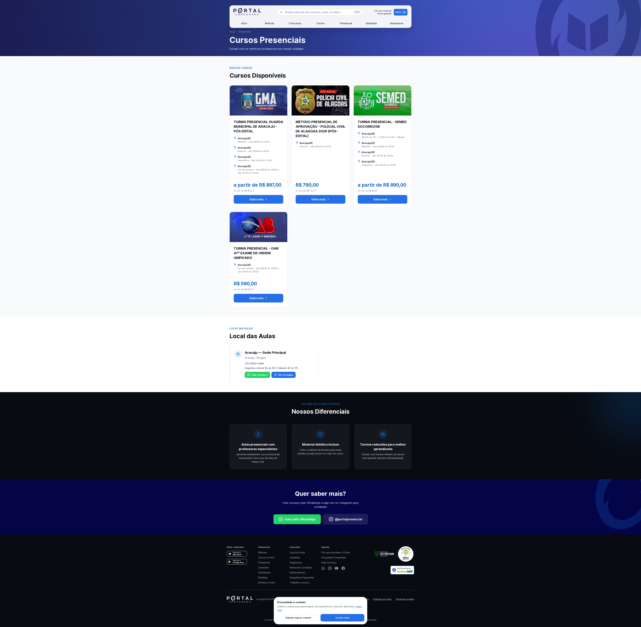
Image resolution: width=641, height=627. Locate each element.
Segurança (296, 562)
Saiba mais (256, 199)
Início (244, 23)
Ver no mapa (285, 374)
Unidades (295, 557)
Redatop (263, 577)
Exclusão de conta (382, 599)
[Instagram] (330, 568)
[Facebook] (343, 568)
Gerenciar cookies (405, 599)
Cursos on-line (266, 557)
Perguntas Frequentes (302, 577)
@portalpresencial (348, 519)
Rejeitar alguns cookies (298, 617)
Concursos (295, 23)
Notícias (269, 23)
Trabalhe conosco (300, 582)
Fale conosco (259, 374)
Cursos (320, 23)
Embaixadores (297, 572)
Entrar (398, 12)
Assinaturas (396, 23)
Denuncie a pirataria (301, 567)
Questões (371, 23)
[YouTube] (336, 568)
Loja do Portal (297, 552)
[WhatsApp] (323, 568)
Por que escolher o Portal (336, 552)
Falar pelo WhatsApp (300, 519)
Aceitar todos (342, 617)
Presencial (346, 23)
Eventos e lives (266, 582)
